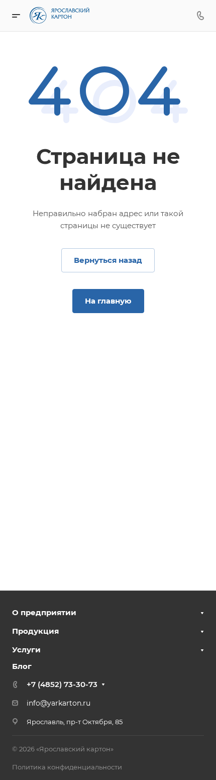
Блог (22, 666)
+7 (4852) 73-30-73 (62, 684)
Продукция (35, 631)
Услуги (26, 649)
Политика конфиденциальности (67, 767)
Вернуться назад (108, 260)
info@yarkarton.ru (58, 703)
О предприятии (44, 612)
